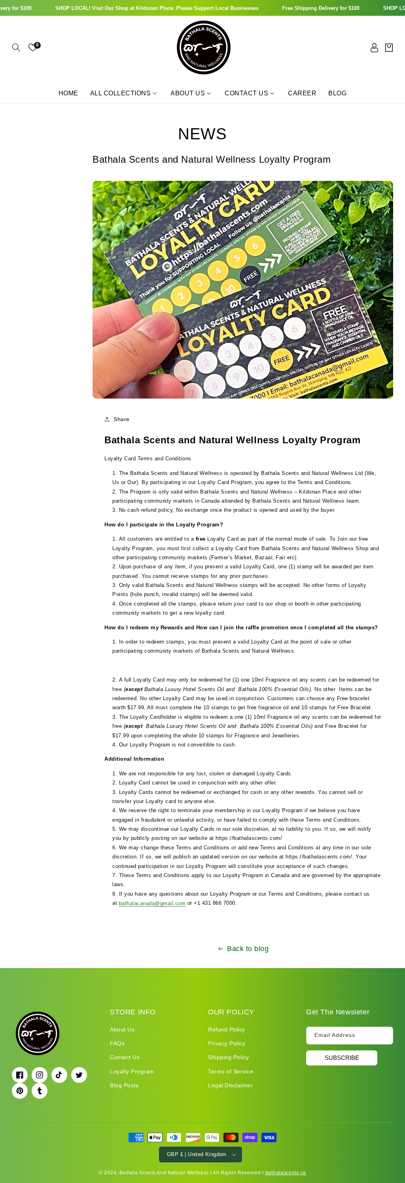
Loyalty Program (132, 1071)
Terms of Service (230, 1071)
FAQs (117, 1043)
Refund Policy (226, 1029)
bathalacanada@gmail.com (152, 903)
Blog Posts (124, 1085)
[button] (16, 47)
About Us (122, 1029)
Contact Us (125, 1057)
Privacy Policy (226, 1043)
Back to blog (248, 949)
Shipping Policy (228, 1057)
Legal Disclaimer (230, 1085)
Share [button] (122, 419)
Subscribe (342, 1057)
